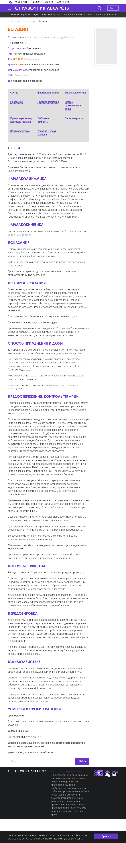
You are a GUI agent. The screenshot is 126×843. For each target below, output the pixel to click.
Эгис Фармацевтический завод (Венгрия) (50, 37)
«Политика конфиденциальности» (66, 771)
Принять (106, 836)
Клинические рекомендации (24, 14)
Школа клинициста (106, 14)
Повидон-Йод (27, 21)
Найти (82, 761)
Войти (113, 8)
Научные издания (51, 14)
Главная (12, 21)
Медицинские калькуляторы (78, 14)
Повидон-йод (31, 59)
